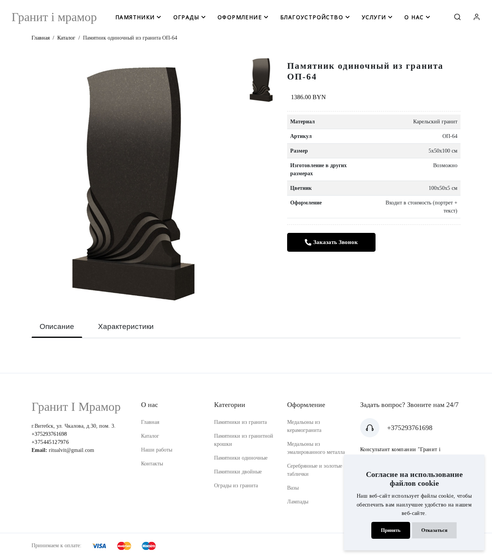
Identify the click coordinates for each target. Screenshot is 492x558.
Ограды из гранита (236, 485)
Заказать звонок (335, 242)
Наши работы (156, 450)
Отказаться (434, 530)
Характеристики (126, 326)
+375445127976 (50, 442)
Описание (57, 326)
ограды (186, 17)
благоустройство (311, 17)
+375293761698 (49, 434)
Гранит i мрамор (54, 17)
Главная (41, 38)
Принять (391, 530)
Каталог (66, 38)
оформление (240, 17)
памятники (135, 17)
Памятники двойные (238, 472)
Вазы (293, 488)
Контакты (152, 464)
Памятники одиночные (241, 458)
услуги (374, 17)
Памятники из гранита (240, 422)
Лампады (297, 502)
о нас (414, 17)
